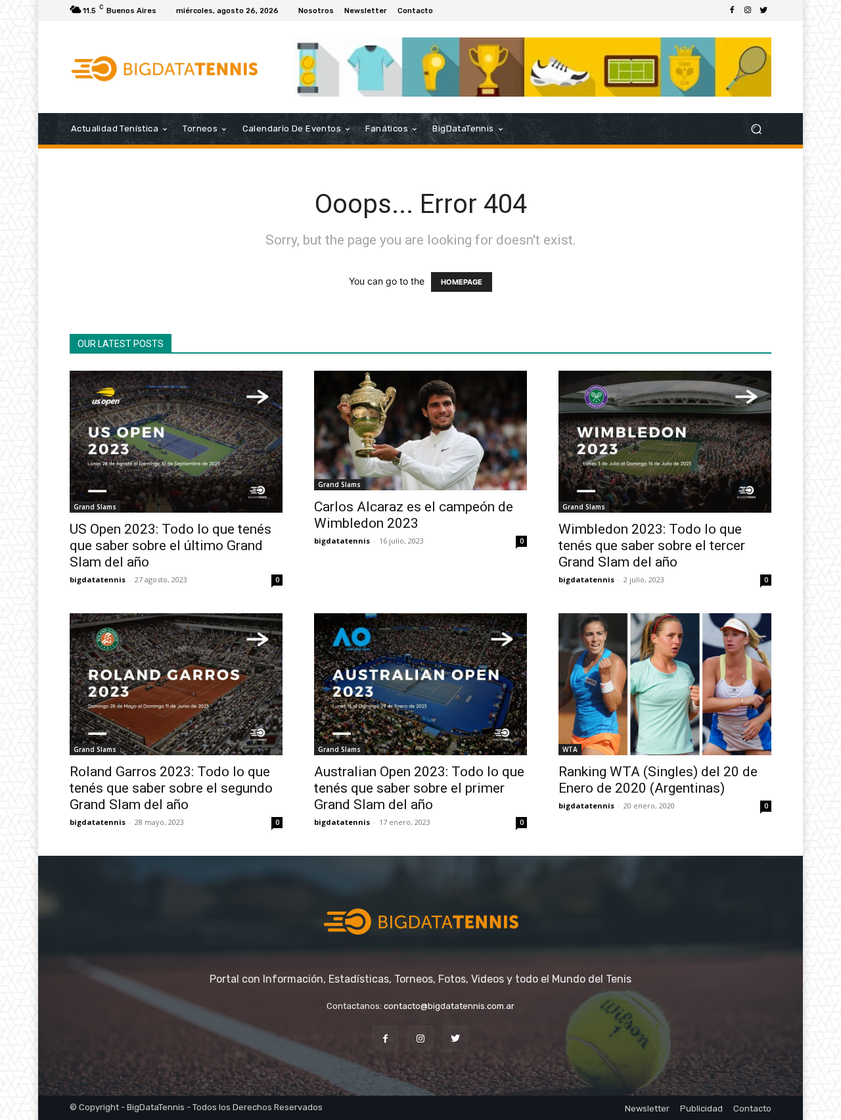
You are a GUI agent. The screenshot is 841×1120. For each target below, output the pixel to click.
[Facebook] (732, 10)
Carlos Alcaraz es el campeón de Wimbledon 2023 (413, 515)
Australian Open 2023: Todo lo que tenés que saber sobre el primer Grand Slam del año (419, 788)
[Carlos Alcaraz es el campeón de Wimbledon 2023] (420, 430)
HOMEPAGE (461, 282)
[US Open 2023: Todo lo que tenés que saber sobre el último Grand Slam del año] (176, 442)
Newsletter (647, 1108)
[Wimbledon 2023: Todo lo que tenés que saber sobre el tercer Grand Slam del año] (664, 442)
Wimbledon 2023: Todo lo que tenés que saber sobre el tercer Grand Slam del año (651, 545)
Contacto (752, 1108)
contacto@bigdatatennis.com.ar (449, 1006)
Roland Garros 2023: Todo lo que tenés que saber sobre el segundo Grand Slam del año (171, 788)
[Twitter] (763, 10)
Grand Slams (95, 506)
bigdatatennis (97, 579)
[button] (755, 129)
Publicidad (701, 1108)
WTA (570, 749)
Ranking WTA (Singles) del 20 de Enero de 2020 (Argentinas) (658, 780)
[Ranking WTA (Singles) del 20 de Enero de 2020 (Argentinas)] (664, 684)
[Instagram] (748, 10)
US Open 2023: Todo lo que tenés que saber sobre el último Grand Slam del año (170, 545)
